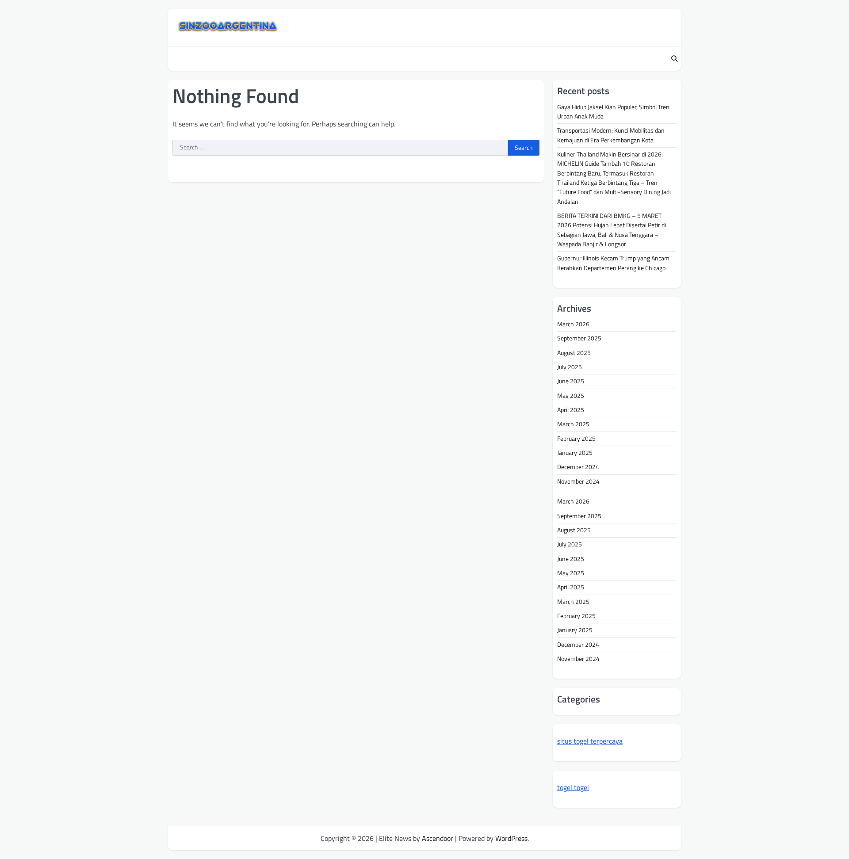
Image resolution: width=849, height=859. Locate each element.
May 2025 (570, 396)
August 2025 (574, 353)
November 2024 (578, 481)
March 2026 (573, 324)
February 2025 (576, 438)
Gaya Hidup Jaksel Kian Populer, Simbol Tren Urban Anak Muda (613, 111)
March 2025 (573, 424)
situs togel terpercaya (590, 741)
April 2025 (570, 410)
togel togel (573, 787)
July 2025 (569, 367)
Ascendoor (437, 838)
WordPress (511, 838)
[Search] (674, 58)
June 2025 (570, 381)
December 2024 (578, 467)
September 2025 (579, 338)
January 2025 (575, 453)
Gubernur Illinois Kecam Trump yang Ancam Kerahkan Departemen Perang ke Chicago (613, 262)
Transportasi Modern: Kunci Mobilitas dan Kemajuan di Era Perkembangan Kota (611, 135)
